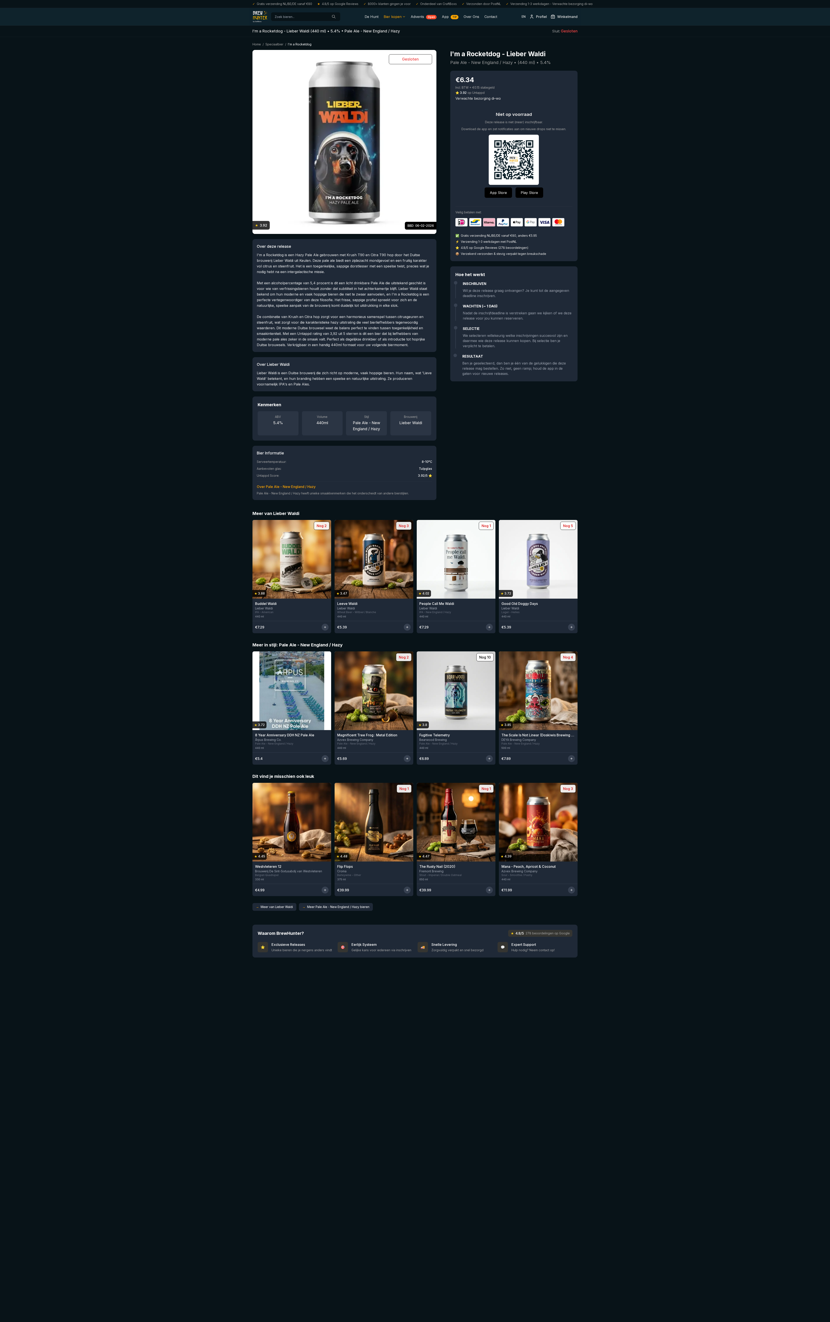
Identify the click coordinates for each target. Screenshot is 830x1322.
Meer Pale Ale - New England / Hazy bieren (335, 907)
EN (524, 16)
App (449, 16)
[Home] (260, 17)
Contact (490, 16)
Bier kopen (393, 16)
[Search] (334, 17)
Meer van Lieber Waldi (274, 907)
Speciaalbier (274, 44)
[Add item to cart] (325, 627)
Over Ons (471, 16)
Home (256, 44)
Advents (423, 16)
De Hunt (371, 16)
